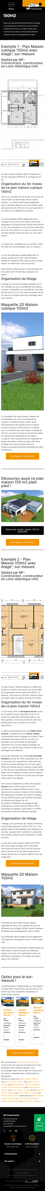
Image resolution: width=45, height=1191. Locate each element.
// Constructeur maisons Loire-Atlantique (23, 1169)
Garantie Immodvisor (32, 1146)
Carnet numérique (13, 1144)
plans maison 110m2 (28, 1079)
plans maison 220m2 (10, 1095)
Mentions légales (30, 1187)
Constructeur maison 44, (27, 1062)
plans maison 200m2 (28, 1093)
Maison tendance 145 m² (8, 1012)
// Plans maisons (22, 1173)
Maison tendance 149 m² (23, 1012)
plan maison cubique (31, 1101)
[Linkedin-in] (10, 1131)
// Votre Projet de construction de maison (22, 1175)
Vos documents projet (13, 1146)
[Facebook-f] (4, 1131)
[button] (11, 6)
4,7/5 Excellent (32, 1144)
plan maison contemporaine (22, 1098)
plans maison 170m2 (21, 1090)
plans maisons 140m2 (21, 1084)
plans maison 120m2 (14, 1081)
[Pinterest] (16, 1131)
